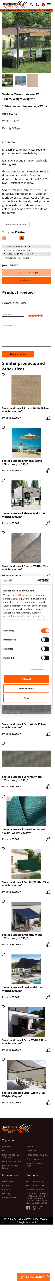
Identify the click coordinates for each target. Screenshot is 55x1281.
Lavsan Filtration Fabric (10, 1167)
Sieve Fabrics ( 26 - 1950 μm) (11, 1156)
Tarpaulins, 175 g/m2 (37, 1155)
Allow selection (26, 688)
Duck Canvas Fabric (11, 1161)
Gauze (30, 1146)
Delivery (6, 1193)
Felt (4, 1150)
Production (7, 1181)
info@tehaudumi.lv (35, 1189)
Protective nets (34, 1159)
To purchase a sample (26, 272)
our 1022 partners (21, 595)
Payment (6, 1185)
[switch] (45, 639)
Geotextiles (32, 1150)
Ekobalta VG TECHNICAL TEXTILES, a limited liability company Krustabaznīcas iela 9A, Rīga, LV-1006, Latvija (38, 1198)
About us (6, 1189)
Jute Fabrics (8, 1146)
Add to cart (26, 280)
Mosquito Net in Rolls (35, 1164)
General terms (9, 1198)
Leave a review (18, 354)
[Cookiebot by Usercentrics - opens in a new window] (37, 580)
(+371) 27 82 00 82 (35, 1185)
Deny (26, 698)
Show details (37, 669)
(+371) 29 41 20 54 (35, 1181)
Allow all (26, 679)
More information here (16, 224)
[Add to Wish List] (47, 15)
